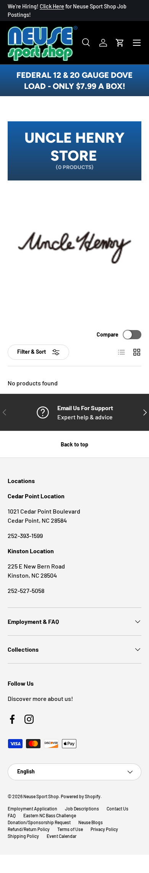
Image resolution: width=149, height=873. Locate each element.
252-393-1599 (25, 535)
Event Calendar (61, 836)
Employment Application (32, 808)
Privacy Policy (104, 829)
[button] (120, 42)
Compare (107, 334)
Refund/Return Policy (29, 829)
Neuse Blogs (90, 822)
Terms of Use (70, 829)
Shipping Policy (23, 836)
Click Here (52, 6)
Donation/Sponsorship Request (39, 822)
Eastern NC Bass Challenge (49, 815)
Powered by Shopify (80, 796)
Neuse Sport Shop (41, 796)
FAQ (12, 815)
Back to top (74, 444)
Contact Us (117, 808)
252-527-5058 (26, 590)
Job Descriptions (82, 808)
